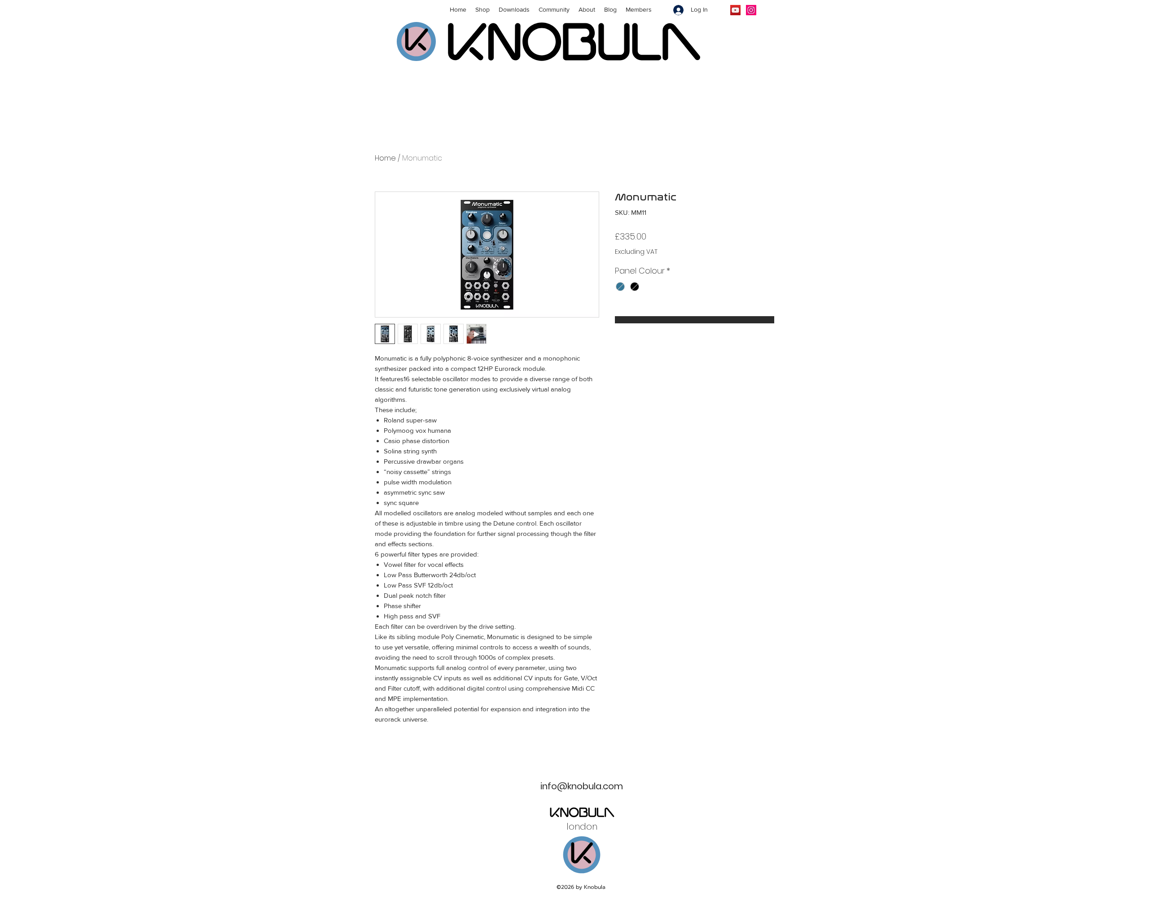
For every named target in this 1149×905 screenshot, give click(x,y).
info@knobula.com (581, 786)
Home (385, 158)
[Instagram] (751, 10)
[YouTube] (735, 10)
